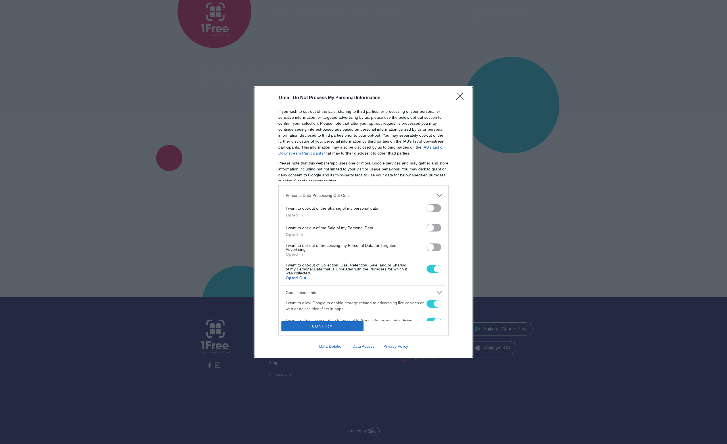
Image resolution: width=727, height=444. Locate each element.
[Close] (461, 98)
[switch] (434, 208)
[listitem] (363, 196)
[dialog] (363, 222)
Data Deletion (331, 346)
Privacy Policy (395, 346)
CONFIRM (322, 326)
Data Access (363, 346)
